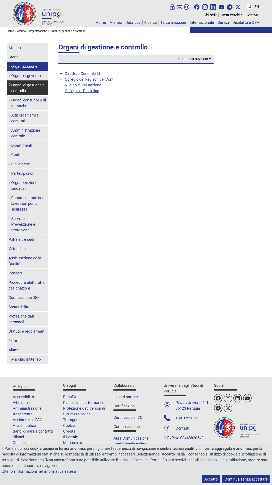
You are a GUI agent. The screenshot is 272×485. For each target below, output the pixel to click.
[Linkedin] (213, 6)
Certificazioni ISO (127, 417)
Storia (13, 57)
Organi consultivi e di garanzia (28, 103)
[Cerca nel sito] (250, 6)
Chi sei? (210, 15)
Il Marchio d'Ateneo (24, 359)
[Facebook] (197, 6)
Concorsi (15, 273)
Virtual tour (17, 248)
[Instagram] (205, 6)
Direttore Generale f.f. (83, 73)
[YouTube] (221, 6)
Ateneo (116, 22)
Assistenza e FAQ (27, 420)
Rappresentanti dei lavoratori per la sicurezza (27, 203)
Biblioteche (20, 164)
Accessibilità (23, 397)
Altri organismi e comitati (25, 118)
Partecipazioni (23, 173)
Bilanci (18, 437)
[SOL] (186, 6)
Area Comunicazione (131, 438)
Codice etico (23, 442)
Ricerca (150, 22)
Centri (16, 154)
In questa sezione (193, 58)
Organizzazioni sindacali (23, 185)
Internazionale (202, 22)
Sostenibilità (18, 307)
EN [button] (256, 6)
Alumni (14, 350)
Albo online (22, 402)
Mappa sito (72, 442)
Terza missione (173, 22)
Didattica (133, 22)
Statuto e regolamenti (26, 331)
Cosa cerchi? (231, 15)
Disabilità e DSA (245, 22)
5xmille (14, 340)
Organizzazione (24, 66)
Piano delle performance (83, 402)
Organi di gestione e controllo (28, 88)
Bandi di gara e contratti (33, 431)
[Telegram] (229, 6)
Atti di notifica (24, 425)
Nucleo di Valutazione (83, 85)
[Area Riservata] (172, 6)
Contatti (252, 15)
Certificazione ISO (23, 297)
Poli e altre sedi (21, 239)
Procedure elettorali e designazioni (26, 285)
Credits (69, 431)
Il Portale (70, 437)
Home (101, 22)
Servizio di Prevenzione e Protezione (23, 224)
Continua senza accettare (246, 479)
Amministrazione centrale (25, 133)
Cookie (69, 425)
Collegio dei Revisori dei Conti (89, 79)
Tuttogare (71, 420)
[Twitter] (238, 6)
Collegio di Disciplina (82, 91)
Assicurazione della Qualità (24, 261)
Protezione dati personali (21, 319)
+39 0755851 (187, 418)
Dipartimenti (21, 145)
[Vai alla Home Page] (38, 13)
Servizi (223, 22)
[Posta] (179, 6)
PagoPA (69, 397)
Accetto (211, 479)
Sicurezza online (77, 414)
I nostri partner (125, 397)
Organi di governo (26, 75)
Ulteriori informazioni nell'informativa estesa (39, 471)
